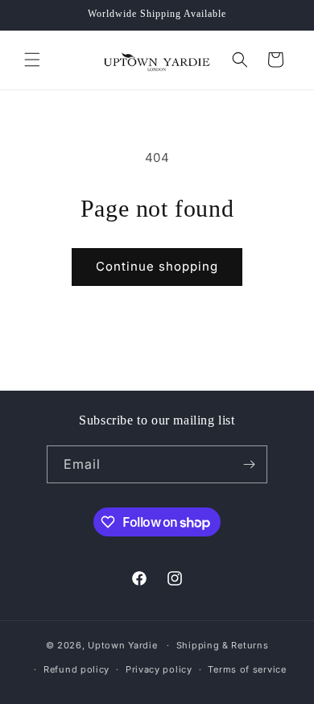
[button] (32, 59)
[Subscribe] (248, 464)
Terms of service (247, 669)
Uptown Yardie (124, 645)
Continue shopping (157, 266)
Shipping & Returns (222, 645)
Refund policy (76, 669)
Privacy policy (159, 669)
